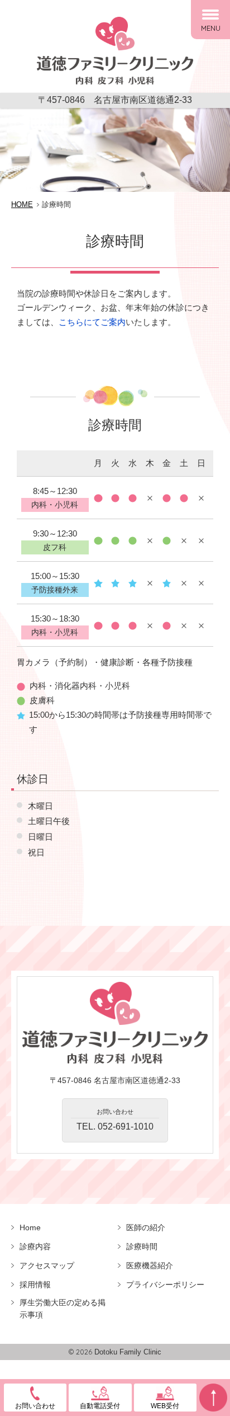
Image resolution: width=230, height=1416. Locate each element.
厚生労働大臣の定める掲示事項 (63, 1308)
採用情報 (35, 1284)
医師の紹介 (145, 1227)
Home (30, 1227)
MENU (211, 27)
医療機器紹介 (149, 1265)
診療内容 (35, 1246)
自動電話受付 (100, 1406)
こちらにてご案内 (92, 322)
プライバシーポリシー (165, 1284)
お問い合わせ (35, 1406)
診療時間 (141, 1246)
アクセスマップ (47, 1265)
